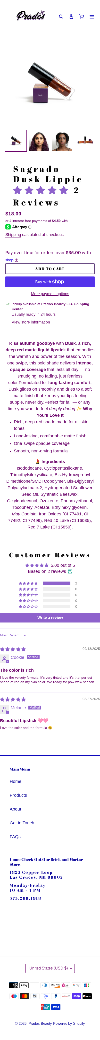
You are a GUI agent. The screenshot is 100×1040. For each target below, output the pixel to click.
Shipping (13, 234)
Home (15, 781)
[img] (13, 649)
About (15, 809)
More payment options (50, 294)
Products (18, 795)
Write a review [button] (50, 617)
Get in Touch (22, 822)
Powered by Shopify (69, 1023)
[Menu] (92, 16)
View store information (31, 322)
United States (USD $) (48, 968)
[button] (43, 190)
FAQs (15, 836)
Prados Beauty (40, 1023)
